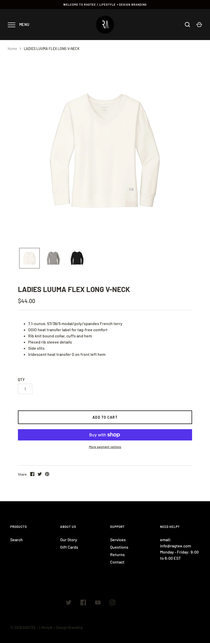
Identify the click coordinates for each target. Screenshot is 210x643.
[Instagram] (112, 603)
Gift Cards (69, 547)
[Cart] (199, 24)
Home (12, 48)
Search (16, 539)
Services (118, 539)
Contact (117, 561)
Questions (119, 547)
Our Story (68, 539)
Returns (117, 554)
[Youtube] (98, 603)
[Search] (187, 24)
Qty (21, 379)
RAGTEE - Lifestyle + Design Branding (53, 627)
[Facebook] (83, 603)
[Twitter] (68, 603)
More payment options (105, 447)
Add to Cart (104, 417)
